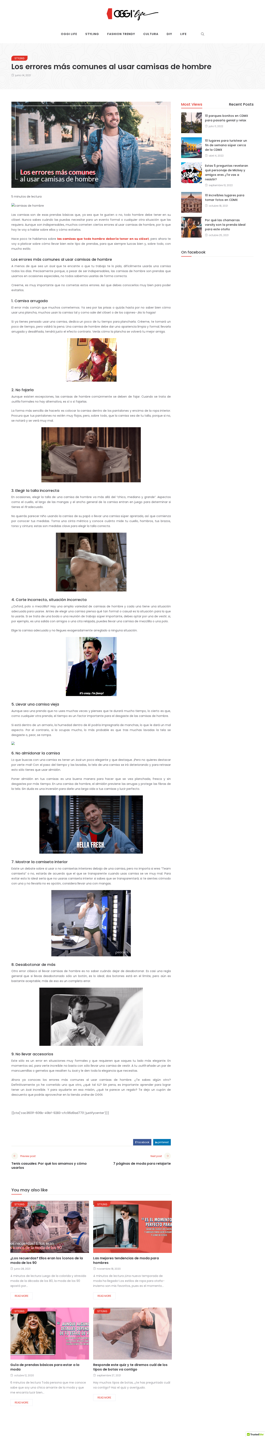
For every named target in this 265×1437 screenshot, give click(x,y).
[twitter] (44, 1228)
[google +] (57, 1228)
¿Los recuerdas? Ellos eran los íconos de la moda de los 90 (46, 1260)
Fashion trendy (121, 34)
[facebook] (33, 1228)
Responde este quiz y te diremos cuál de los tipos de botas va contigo (130, 1367)
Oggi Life (69, 34)
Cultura (150, 34)
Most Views (191, 104)
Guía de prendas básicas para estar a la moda (44, 1367)
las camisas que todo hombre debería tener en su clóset (103, 239)
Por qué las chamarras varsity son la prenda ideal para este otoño (225, 224)
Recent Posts (241, 104)
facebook (143, 1142)
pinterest (163, 1142)
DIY (169, 34)
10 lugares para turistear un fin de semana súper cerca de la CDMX (226, 145)
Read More (21, 1296)
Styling (92, 34)
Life (183, 34)
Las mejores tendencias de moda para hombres (126, 1260)
